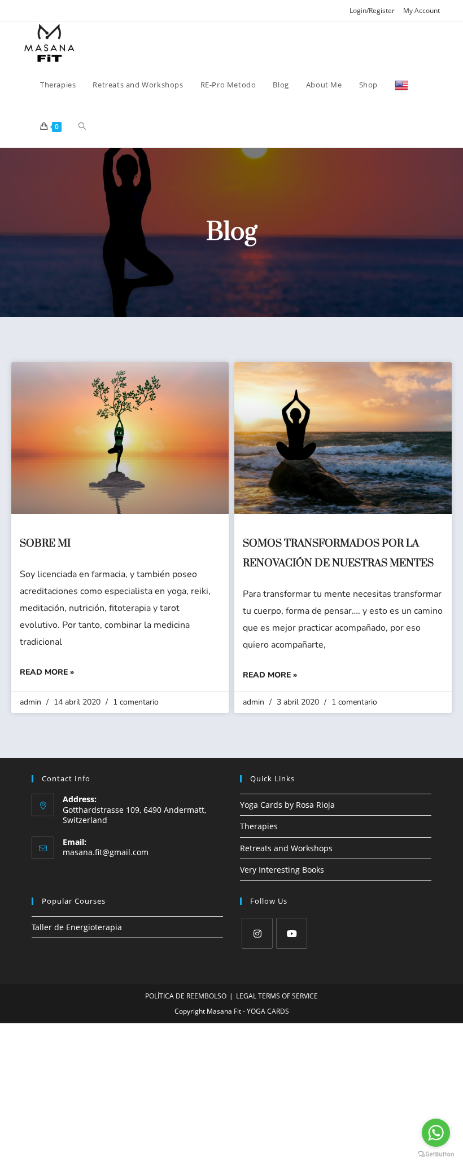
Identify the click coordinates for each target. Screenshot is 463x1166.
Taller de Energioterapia (77, 927)
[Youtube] (291, 933)
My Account (421, 10)
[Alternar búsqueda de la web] (82, 126)
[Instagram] (257, 933)
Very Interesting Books (282, 869)
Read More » (47, 672)
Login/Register (372, 10)
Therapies (259, 826)
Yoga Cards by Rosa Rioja (287, 804)
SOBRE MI (45, 543)
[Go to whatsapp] (436, 1133)
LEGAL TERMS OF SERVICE (277, 996)
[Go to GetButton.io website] (436, 1154)
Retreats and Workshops (286, 848)
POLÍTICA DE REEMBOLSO (185, 996)
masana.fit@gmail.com (105, 852)
